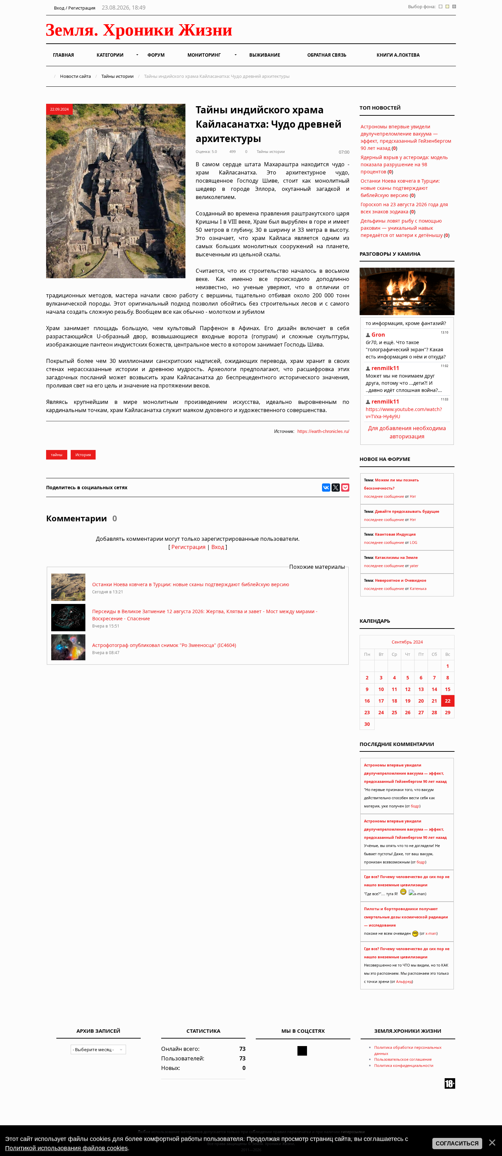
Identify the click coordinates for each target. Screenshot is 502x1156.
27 (421, 712)
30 (367, 724)
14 (434, 689)
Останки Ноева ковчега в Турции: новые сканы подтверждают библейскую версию (190, 584)
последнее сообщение (384, 496)
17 (381, 700)
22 (447, 700)
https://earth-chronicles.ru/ (323, 431)
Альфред (404, 981)
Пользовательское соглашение (403, 1059)
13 (421, 689)
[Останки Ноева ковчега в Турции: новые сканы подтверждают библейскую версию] (68, 599)
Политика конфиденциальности (403, 1065)
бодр (415, 806)
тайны (56, 454)
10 (381, 689)
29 (447, 712)
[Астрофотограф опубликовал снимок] (68, 660)
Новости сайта (75, 76)
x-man (431, 933)
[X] (336, 487)
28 (434, 712)
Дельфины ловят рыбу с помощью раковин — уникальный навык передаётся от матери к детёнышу (402, 227)
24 (381, 712)
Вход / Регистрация (74, 8)
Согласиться (457, 1143)
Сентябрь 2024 (407, 642)
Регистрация (188, 547)
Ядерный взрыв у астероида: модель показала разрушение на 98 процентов (404, 164)
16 (367, 700)
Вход (217, 547)
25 (394, 712)
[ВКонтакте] (326, 487)
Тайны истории (117, 76)
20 (421, 700)
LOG (413, 542)
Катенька (418, 588)
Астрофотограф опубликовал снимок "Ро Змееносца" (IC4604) (164, 645)
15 (447, 689)
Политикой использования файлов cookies (66, 1148)
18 (394, 700)
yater (414, 565)
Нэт (413, 496)
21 (434, 700)
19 (407, 700)
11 (394, 689)
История (83, 454)
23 (367, 712)
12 (407, 689)
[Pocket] (345, 487)
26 (407, 712)
